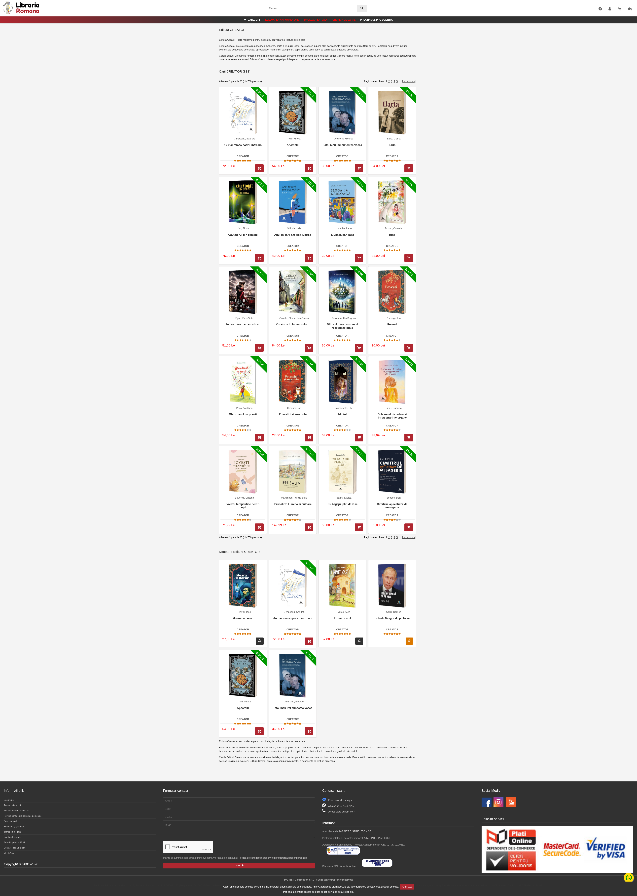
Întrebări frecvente (12, 837)
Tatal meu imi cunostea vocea (342, 145)
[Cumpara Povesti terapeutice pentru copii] (259, 527)
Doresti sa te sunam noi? (340, 811)
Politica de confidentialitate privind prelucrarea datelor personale (273, 857)
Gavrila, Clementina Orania (294, 318)
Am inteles (407, 887)
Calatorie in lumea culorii (292, 324)
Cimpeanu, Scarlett (244, 138)
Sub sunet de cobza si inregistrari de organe (392, 416)
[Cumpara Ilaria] (408, 168)
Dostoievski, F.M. (343, 408)
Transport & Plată (12, 832)
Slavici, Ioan (244, 612)
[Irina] (392, 202)
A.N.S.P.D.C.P (372, 838)
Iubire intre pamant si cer (243, 324)
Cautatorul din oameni (243, 234)
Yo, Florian (244, 228)
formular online (348, 866)
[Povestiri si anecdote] (293, 382)
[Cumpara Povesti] (408, 348)
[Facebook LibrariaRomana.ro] (487, 806)
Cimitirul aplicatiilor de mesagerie (392, 506)
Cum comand (10, 821)
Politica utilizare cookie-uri (16, 810)
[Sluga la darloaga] (342, 202)
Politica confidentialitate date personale (22, 816)
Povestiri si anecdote (293, 414)
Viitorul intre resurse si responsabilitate (342, 326)
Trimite (238, 865)
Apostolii (293, 145)
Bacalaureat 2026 (316, 19)
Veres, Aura (344, 612)
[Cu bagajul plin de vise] (342, 472)
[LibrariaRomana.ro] (21, 13)
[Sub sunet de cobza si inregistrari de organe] (392, 382)
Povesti (392, 324)
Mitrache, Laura (343, 228)
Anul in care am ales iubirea (292, 234)
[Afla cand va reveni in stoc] (260, 641)
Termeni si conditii (12, 805)
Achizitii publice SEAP (15, 842)
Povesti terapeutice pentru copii (242, 506)
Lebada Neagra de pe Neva (392, 618)
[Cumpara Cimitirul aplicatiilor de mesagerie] (408, 527)
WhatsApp (9, 853)
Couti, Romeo (393, 612)
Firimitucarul (342, 618)
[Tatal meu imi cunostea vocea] (342, 112)
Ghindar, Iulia (294, 228)
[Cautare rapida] (362, 8)
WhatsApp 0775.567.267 (341, 806)
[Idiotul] (342, 382)
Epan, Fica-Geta (244, 318)
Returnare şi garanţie (14, 826)
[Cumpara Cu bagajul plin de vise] (359, 527)
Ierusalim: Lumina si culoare (293, 504)
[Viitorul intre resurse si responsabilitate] (342, 292)
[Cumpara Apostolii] (309, 168)
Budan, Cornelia (393, 228)
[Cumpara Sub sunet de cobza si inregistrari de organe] (408, 437)
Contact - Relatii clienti (15, 848)
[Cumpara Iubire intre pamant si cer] (259, 348)
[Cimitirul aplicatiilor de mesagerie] (392, 472)
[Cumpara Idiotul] (359, 437)
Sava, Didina (393, 138)
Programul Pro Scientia (376, 19)
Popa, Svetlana (244, 408)
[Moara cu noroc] (243, 586)
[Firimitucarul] (342, 586)
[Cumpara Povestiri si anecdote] (309, 437)
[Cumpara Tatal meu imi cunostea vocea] (359, 168)
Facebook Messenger (340, 800)
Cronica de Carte (343, 19)
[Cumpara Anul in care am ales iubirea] (309, 258)
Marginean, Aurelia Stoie (294, 497)
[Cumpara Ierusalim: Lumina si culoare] (309, 527)
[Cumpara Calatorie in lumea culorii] (309, 348)
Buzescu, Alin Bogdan (344, 318)
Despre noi (9, 800)
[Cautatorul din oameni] (243, 202)
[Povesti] (392, 292)
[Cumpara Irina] (408, 258)
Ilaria (392, 145)
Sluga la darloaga (342, 234)
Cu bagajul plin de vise (342, 504)
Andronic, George (343, 138)
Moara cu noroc (243, 618)
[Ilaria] (392, 112)
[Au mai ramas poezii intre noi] (243, 112)
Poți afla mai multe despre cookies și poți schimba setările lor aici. (318, 891)
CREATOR (243, 156)
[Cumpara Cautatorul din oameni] (259, 258)
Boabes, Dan (394, 497)
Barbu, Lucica (343, 497)
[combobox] (317, 8)
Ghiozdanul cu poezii (243, 414)
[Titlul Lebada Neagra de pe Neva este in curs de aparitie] (409, 641)
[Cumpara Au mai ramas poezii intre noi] (259, 168)
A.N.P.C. (385, 844)
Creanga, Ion (394, 318)
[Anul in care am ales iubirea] (293, 202)
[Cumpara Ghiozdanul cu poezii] (259, 437)
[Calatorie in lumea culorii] (293, 292)
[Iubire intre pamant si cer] (243, 292)
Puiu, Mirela (294, 138)
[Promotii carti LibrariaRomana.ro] (498, 806)
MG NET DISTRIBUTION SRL (356, 831)
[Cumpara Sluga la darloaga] (359, 258)
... (399, 81)
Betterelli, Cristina (244, 497)
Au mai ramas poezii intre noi (242, 145)
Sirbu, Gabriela (394, 408)
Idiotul (342, 414)
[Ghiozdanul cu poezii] (243, 382)
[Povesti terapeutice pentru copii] (243, 472)
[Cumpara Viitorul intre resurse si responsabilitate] (359, 348)
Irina (392, 234)
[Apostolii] (293, 112)
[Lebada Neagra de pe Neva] (392, 586)
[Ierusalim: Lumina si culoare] (293, 472)
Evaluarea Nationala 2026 (282, 19)
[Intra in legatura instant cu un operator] (629, 878)
